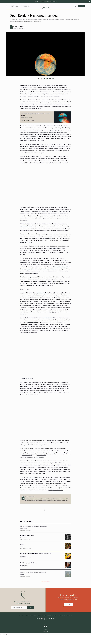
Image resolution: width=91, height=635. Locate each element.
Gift (29, 6)
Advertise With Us (67, 615)
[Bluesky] (44, 619)
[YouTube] (51, 619)
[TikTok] (49, 619)
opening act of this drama (55, 490)
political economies (48, 132)
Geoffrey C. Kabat (24, 565)
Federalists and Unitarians (49, 269)
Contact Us (55, 615)
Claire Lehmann (23, 528)
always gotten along (48, 317)
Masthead (21, 615)
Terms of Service (41, 615)
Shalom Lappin (23, 537)
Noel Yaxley (22, 547)
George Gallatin (18, 26)
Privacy (49, 615)
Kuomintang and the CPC (29, 269)
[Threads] (46, 619)
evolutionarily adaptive (27, 226)
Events (17, 6)
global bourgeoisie (32, 322)
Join (31, 607)
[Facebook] (39, 619)
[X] (37, 619)
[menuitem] (12, 6)
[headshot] (11, 27)
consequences (40, 457)
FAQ (60, 615)
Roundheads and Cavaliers (61, 267)
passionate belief (42, 293)
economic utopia (27, 455)
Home (12, 6)
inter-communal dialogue (52, 248)
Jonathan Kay (23, 556)
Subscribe (81, 6)
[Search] (9, 6)
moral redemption (64, 453)
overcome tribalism (47, 238)
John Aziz (22, 574)
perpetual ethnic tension (58, 146)
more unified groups (26, 242)
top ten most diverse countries (33, 477)
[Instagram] (54, 619)
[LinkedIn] (42, 619)
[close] (89, 2)
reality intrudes (41, 455)
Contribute (24, 6)
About (27, 615)
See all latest (45, 581)
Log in (75, 6)
